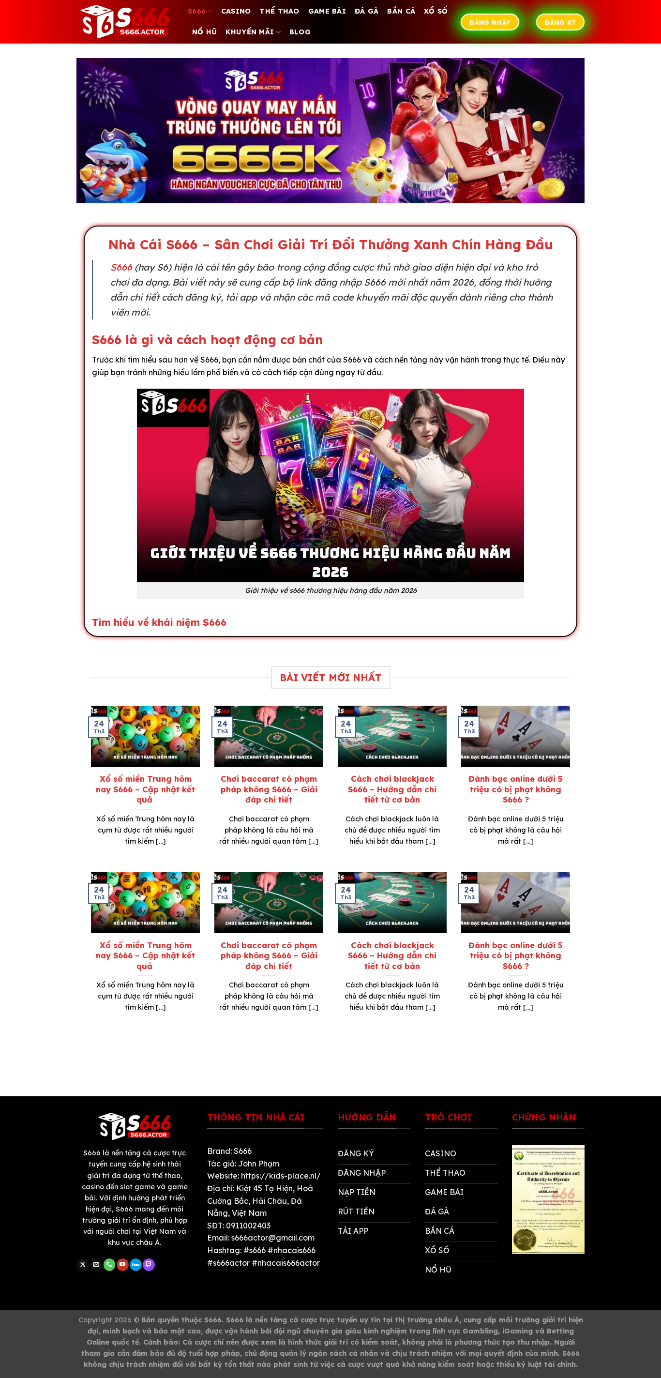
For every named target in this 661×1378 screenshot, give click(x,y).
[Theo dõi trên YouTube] (123, 1264)
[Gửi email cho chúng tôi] (96, 1264)
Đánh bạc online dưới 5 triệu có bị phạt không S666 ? (515, 788)
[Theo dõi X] (83, 1264)
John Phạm (258, 1163)
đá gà (366, 11)
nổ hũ (204, 32)
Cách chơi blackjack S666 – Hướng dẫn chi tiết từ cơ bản (392, 788)
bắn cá (401, 11)
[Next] (572, 788)
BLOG (300, 32)
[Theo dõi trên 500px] (136, 1264)
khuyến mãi (249, 32)
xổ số (436, 11)
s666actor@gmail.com (273, 1237)
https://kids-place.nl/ (281, 1176)
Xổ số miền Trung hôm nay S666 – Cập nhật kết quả (145, 788)
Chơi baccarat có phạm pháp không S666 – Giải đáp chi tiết (269, 788)
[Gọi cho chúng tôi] (110, 1264)
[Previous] (89, 788)
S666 (197, 11)
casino (236, 11)
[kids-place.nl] (124, 21)
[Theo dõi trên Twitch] (149, 1264)
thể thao (279, 11)
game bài (327, 11)
